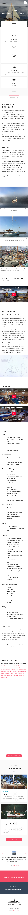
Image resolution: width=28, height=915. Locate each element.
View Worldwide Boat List (14, 839)
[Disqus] (14, 697)
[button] (25, 2)
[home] (6, 3)
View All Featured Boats (14, 755)
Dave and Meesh (16, 910)
